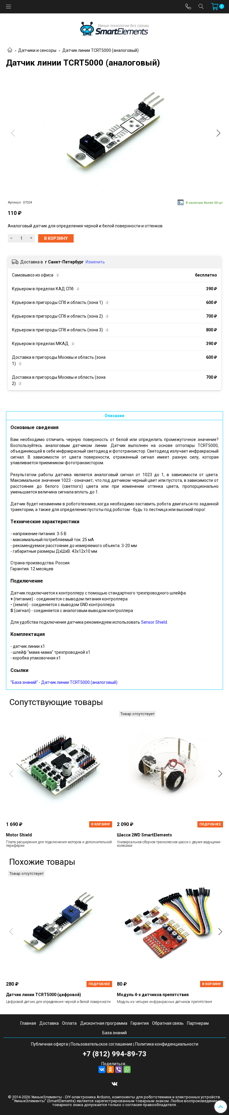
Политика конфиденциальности (166, 1044)
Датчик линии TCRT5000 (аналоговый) (100, 50)
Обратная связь (168, 1023)
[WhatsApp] (127, 1069)
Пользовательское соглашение (101, 1044)
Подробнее (210, 824)
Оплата (69, 1023)
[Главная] (10, 50)
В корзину (100, 824)
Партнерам (198, 1023)
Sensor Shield (154, 622)
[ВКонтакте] (102, 1069)
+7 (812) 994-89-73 (114, 1054)
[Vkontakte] (114, 1083)
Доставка (49, 1023)
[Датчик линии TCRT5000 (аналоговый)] (114, 134)
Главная (28, 1023)
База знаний (114, 1032)
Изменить (95, 262)
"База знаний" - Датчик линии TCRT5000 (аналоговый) (63, 682)
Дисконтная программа (103, 1023)
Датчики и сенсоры (37, 50)
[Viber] (118, 1069)
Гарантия (140, 1023)
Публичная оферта (49, 1044)
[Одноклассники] (110, 1069)
